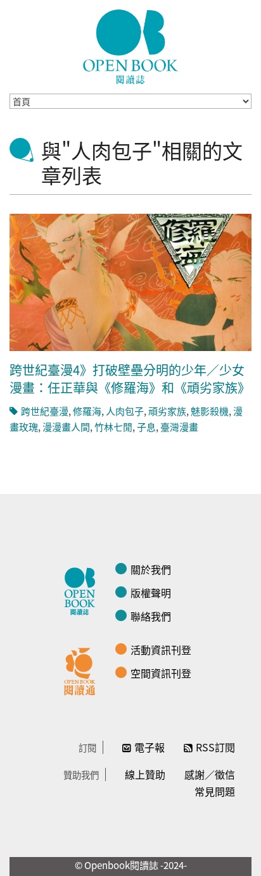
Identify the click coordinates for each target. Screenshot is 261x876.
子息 (146, 426)
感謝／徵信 (209, 774)
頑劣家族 (167, 410)
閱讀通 (83, 669)
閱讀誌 (83, 589)
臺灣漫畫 (179, 426)
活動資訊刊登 (160, 649)
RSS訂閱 (215, 747)
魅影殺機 (210, 410)
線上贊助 (145, 774)
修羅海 (87, 410)
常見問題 (214, 791)
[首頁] (130, 46)
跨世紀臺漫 (44, 410)
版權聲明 (150, 592)
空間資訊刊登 (160, 673)
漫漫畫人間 (66, 426)
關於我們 (150, 569)
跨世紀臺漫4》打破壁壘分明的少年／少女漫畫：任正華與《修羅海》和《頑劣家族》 (130, 379)
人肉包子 (125, 410)
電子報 (149, 747)
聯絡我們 (150, 616)
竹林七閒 (113, 426)
